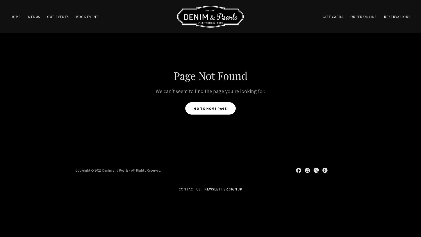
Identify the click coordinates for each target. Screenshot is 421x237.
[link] (210, 16)
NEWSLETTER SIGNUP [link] (223, 189)
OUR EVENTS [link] (58, 16)
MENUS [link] (34, 16)
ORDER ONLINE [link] (363, 16)
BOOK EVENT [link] (87, 16)
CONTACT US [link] (190, 189)
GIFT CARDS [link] (333, 16)
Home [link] (16, 16)
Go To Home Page (210, 108)
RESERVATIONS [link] (397, 16)
